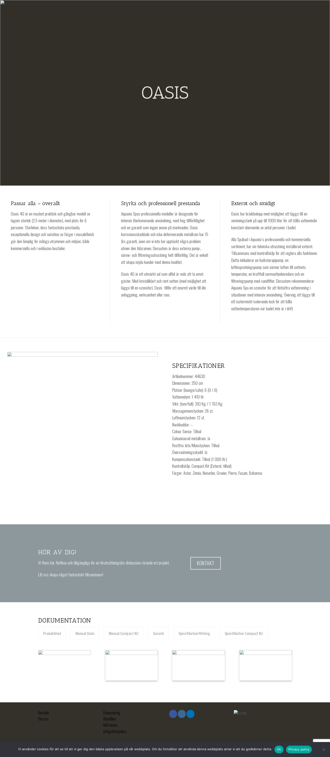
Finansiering (111, 713)
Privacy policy (299, 749)
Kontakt (43, 713)
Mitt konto (110, 725)
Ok (279, 749)
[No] (323, 751)
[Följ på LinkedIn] (190, 714)
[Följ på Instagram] (182, 714)
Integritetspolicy (114, 731)
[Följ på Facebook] (173, 714)
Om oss (43, 719)
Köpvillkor (109, 719)
